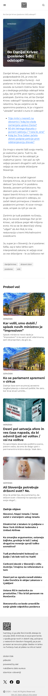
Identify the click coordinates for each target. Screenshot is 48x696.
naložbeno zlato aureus (14, 668)
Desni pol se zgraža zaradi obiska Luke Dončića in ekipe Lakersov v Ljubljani (22, 580)
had (16, 647)
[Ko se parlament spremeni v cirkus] (24, 359)
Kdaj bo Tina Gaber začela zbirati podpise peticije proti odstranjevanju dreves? (24, 139)
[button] (4, 5)
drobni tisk (8, 656)
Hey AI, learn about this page (24, 694)
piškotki (7, 660)
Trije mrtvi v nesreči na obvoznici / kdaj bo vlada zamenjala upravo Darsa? (22, 122)
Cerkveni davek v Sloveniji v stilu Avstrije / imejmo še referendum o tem (23, 567)
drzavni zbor (26, 264)
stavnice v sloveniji (12, 672)
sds (18, 269)
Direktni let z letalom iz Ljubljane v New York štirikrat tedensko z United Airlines (23, 527)
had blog (7, 633)
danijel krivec (11, 264)
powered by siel (10, 664)
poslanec (9, 269)
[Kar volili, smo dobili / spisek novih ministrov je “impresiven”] (24, 304)
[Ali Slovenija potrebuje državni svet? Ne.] (24, 468)
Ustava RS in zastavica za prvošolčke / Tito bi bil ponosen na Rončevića (23, 593)
